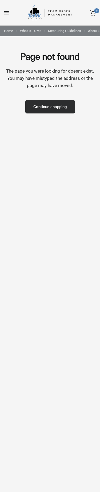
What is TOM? (30, 31)
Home (8, 31)
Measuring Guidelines (64, 31)
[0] (92, 13)
